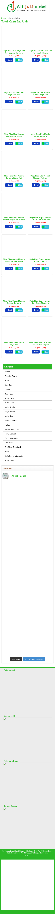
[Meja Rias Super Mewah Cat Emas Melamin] (40, 297)
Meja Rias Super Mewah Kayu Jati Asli (40, 260)
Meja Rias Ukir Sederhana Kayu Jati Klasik (40, 52)
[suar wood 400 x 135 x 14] (10, 484)
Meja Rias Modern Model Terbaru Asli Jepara (40, 344)
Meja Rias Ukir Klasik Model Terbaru (40, 135)
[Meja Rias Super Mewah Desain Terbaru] (14, 297)
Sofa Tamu (9, 460)
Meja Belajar (10, 407)
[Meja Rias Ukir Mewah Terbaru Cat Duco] (14, 130)
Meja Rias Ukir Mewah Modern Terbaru (40, 177)
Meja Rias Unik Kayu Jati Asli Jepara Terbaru (14, 52)
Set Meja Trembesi (13, 447)
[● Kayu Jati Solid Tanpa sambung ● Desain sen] (27, 523)
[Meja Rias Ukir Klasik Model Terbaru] (40, 127)
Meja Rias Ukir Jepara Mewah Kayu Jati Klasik (14, 218)
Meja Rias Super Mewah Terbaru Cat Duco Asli (40, 218)
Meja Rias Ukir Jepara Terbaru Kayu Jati (14, 177)
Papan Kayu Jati (12, 429)
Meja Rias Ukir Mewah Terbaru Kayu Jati (40, 93)
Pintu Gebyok (10, 434)
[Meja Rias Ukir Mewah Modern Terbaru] (40, 170)
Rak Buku (9, 443)
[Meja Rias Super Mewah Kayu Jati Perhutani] (14, 253)
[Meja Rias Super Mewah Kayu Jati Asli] (40, 255)
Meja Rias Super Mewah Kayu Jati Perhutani (14, 260)
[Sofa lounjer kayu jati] (27, 573)
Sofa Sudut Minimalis (14, 456)
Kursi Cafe (9, 398)
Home (3, 18)
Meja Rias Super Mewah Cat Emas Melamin (40, 302)
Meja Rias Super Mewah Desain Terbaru (14, 302)
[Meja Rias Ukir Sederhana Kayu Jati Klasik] (40, 47)
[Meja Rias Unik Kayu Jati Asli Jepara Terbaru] (14, 47)
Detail (10, 60)
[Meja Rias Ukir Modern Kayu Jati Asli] (14, 87)
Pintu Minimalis (11, 438)
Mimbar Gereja (11, 420)
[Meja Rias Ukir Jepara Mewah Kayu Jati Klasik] (14, 212)
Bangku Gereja (11, 376)
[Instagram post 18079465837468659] (10, 567)
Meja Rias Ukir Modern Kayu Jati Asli (14, 93)
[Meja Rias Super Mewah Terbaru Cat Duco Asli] (40, 213)
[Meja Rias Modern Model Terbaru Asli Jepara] (40, 338)
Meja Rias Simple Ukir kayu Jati (14, 344)
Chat (20, 60)
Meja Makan (10, 412)
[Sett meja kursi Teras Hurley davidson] (44, 567)
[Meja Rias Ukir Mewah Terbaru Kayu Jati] (40, 86)
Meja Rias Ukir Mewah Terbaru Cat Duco (14, 135)
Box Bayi (8, 385)
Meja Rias (9, 416)
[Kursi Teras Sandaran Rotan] (27, 567)
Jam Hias (9, 394)
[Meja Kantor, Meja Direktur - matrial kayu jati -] (44, 486)
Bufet (7, 380)
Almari (7, 372)
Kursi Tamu (9, 403)
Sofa (7, 451)
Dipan (7, 389)
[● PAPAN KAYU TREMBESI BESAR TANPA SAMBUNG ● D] (44, 613)
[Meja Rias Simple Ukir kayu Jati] (14, 338)
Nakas (7, 425)
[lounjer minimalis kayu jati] (10, 573)
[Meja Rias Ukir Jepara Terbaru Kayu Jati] (14, 170)
